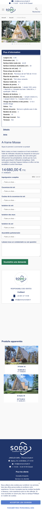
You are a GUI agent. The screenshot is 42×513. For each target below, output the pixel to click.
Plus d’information (11, 52)
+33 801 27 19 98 (23, 296)
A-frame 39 (21, 396)
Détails (6, 129)
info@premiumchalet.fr (22, 1)
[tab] (21, 52)
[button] (12, 44)
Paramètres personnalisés (20, 508)
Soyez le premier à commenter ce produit (16, 147)
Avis (5, 134)
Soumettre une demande (15, 262)
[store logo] (11, 10)
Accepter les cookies (21, 502)
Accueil (4, 17)
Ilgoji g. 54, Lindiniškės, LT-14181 (22, 461)
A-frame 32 (22, 366)
